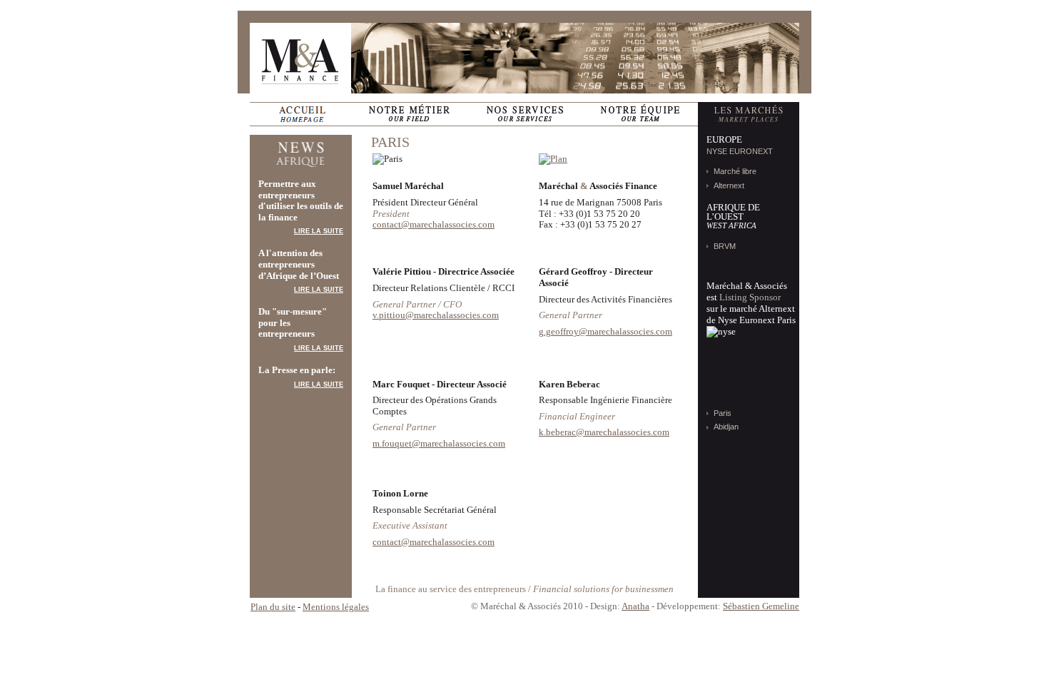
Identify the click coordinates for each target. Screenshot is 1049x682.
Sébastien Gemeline (761, 606)
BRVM (725, 246)
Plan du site (272, 606)
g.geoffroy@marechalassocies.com (605, 331)
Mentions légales (336, 606)
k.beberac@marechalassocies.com (604, 432)
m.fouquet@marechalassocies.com (439, 443)
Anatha (635, 606)
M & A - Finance (300, 58)
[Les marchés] (748, 114)
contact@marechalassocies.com (434, 224)
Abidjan (726, 426)
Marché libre (735, 171)
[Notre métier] (409, 114)
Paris (722, 413)
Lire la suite (318, 231)
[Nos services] (524, 114)
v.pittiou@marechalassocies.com (436, 315)
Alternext (729, 185)
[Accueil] (300, 114)
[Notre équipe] (640, 114)
